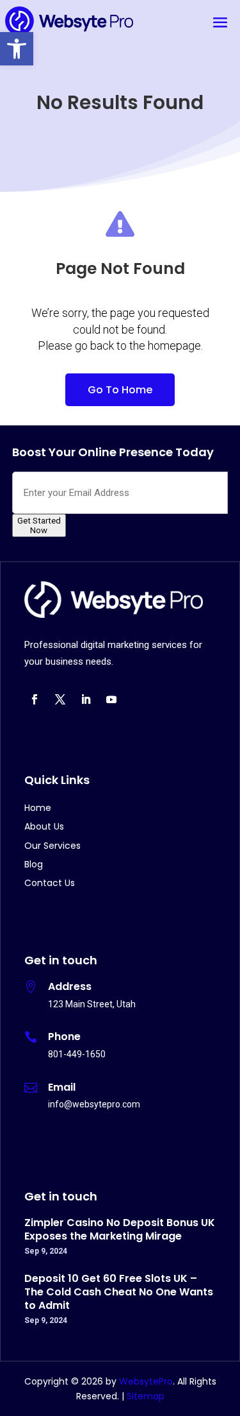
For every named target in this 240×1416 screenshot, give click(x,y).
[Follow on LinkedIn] (86, 699)
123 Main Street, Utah (92, 1004)
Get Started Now (39, 525)
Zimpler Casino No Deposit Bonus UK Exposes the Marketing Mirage (119, 1229)
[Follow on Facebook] (34, 699)
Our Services (52, 845)
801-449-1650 (77, 1054)
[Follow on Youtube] (111, 699)
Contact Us (49, 882)
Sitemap (145, 1396)
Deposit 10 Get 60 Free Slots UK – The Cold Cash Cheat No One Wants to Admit (118, 1292)
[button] (16, 48)
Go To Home (120, 389)
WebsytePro (144, 1381)
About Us (44, 826)
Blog (33, 864)
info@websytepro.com (94, 1104)
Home (37, 807)
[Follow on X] (60, 699)
